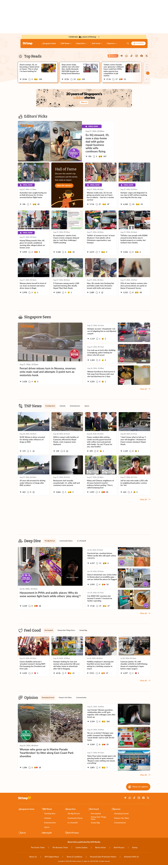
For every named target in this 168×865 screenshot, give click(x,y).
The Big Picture (74, 814)
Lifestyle (47, 818)
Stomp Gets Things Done (98, 818)
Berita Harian (100, 847)
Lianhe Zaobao (81, 847)
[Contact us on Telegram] (121, 56)
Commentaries (120, 823)
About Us (33, 857)
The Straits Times (38, 847)
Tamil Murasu (119, 847)
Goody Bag (95, 823)
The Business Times (60, 847)
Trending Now (49, 814)
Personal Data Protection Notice (103, 857)
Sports (46, 827)
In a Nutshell (73, 823)
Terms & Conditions (74, 857)
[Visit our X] (146, 56)
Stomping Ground (121, 814)
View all (143, 389)
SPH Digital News (52, 857)
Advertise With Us (131, 857)
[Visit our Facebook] (141, 56)
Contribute (140, 43)
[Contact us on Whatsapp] (126, 56)
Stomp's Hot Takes (121, 818)
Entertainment (50, 823)
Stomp (134, 847)
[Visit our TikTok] (131, 56)
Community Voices (75, 818)
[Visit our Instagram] (136, 56)
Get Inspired (96, 814)
